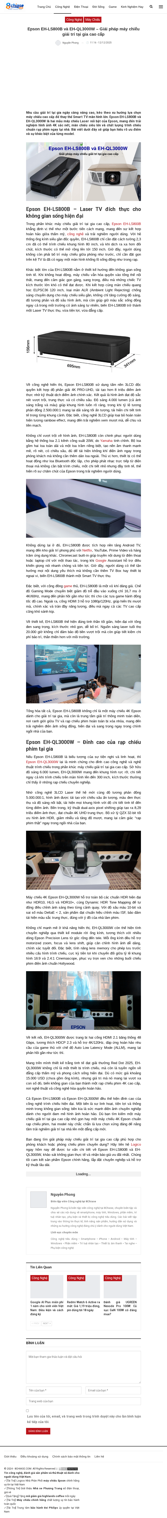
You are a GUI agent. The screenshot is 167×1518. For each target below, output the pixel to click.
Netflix (87, 550)
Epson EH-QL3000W (42, 762)
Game (113, 6)
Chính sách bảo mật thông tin (71, 1456)
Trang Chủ (44, 6)
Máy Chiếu (92, 20)
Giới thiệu (10, 1456)
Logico (136, 1144)
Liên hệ (99, 1456)
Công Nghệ (62, 6)
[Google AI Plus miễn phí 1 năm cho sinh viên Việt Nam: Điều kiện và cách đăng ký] (46, 1286)
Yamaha (106, 441)
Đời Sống (98, 6)
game (68, 586)
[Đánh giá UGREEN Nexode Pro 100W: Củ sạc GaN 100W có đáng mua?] (120, 1286)
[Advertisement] (83, 78)
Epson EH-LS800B (126, 224)
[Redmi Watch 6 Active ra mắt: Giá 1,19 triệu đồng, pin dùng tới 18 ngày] (83, 1286)
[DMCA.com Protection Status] (68, 1468)
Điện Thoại (81, 6)
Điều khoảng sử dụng (34, 1456)
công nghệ (75, 234)
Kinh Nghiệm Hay (132, 6)
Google (101, 561)
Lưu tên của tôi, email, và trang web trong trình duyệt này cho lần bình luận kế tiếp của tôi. (84, 1419)
